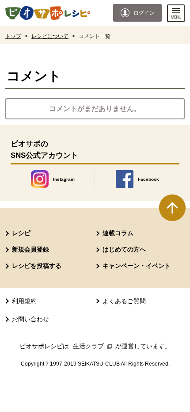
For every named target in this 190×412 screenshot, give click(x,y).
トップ (13, 36)
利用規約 (24, 301)
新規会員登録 (30, 249)
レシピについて (49, 36)
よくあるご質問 (124, 301)
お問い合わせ (30, 319)
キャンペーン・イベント (137, 265)
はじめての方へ (124, 249)
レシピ (21, 233)
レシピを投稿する (36, 265)
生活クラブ (93, 346)
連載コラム (118, 233)
